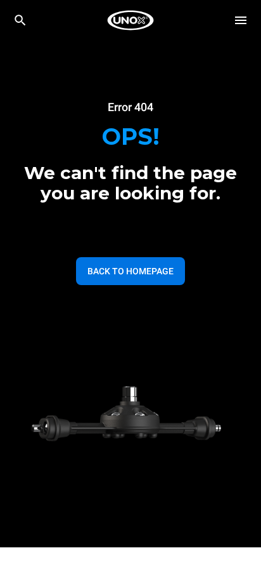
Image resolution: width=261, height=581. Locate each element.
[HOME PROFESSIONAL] (130, 20)
